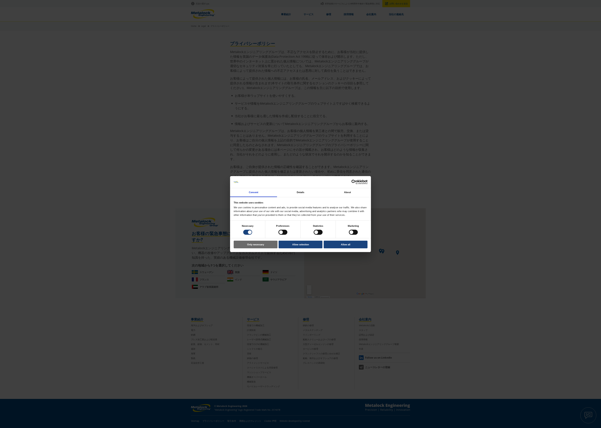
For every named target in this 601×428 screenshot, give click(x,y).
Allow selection (300, 244)
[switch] (282, 232)
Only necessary (255, 244)
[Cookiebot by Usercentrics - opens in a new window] (353, 182)
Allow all (345, 244)
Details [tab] (300, 192)
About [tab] (347, 192)
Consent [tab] (253, 192)
